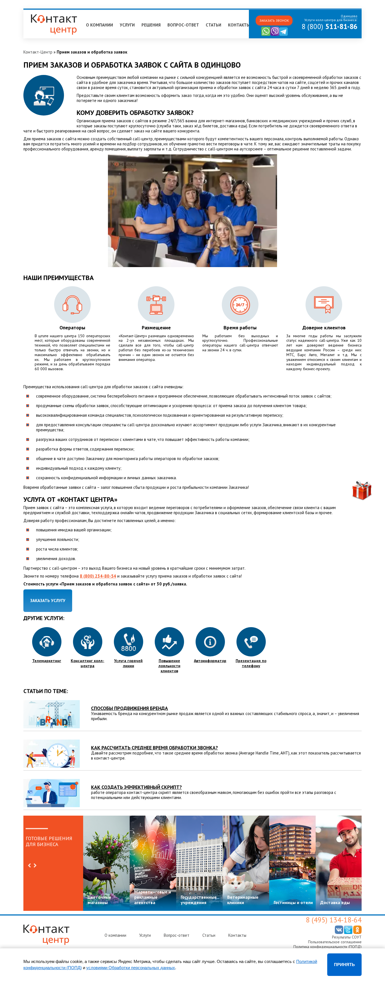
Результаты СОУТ (347, 937)
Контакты (239, 25)
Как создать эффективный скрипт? (136, 787)
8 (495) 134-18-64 (334, 919)
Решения (151, 25)
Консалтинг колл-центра (87, 663)
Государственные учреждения (199, 899)
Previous (29, 865)
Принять (344, 964)
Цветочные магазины (99, 899)
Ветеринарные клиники (242, 899)
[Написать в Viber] (274, 34)
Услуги (127, 25)
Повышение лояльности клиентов (169, 665)
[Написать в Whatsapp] (265, 34)
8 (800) (329, 26)
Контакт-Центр (37, 52)
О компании (99, 25)
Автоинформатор (210, 660)
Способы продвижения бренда (129, 708)
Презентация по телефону (251, 663)
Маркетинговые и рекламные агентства (152, 897)
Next (35, 865)
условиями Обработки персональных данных (130, 967)
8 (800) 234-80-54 (98, 576)
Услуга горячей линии (128, 663)
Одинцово (35, 12)
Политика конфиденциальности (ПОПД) (327, 946)
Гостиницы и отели (293, 902)
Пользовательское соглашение (335, 941)
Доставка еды (335, 902)
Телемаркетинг (46, 660)
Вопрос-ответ (183, 25)
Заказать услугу (47, 600)
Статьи (213, 25)
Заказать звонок (274, 20)
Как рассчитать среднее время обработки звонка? (154, 747)
